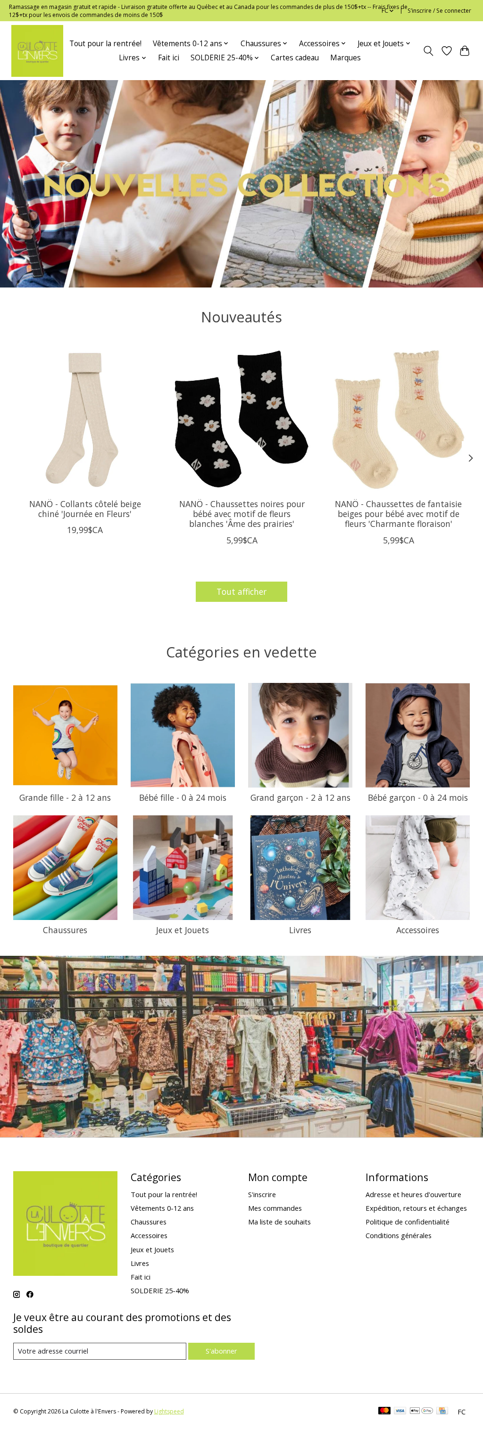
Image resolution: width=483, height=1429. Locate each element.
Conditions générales (399, 1235)
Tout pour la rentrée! (105, 44)
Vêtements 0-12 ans (162, 1208)
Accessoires (417, 930)
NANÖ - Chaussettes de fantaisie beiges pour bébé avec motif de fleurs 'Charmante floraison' (398, 513)
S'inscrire (262, 1194)
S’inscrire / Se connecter (439, 11)
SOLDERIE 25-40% (160, 1290)
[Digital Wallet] (421, 1411)
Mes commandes (275, 1208)
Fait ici (168, 58)
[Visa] (400, 1411)
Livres (300, 930)
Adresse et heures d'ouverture (413, 1194)
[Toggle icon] (428, 50)
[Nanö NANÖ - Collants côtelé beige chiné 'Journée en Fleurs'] (85, 420)
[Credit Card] (442, 1411)
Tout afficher (241, 591)
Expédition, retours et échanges (416, 1208)
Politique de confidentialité (408, 1221)
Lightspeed (169, 1411)
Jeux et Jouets (182, 930)
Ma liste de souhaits (279, 1221)
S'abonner (221, 1350)
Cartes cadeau (295, 58)
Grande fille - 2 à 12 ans (65, 797)
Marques (345, 58)
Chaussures (65, 930)
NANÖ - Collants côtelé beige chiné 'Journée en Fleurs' (85, 508)
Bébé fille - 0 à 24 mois (182, 797)
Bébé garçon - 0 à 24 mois (418, 797)
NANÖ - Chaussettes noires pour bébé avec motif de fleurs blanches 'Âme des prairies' (241, 513)
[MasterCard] (384, 1411)
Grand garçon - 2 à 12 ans (300, 797)
